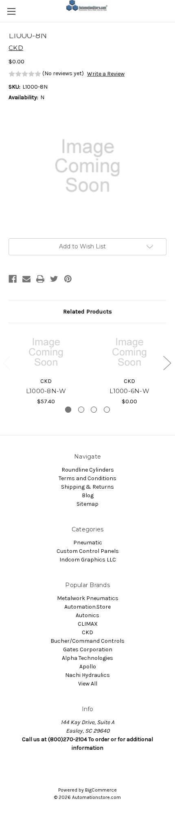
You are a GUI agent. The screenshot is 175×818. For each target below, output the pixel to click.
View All (87, 683)
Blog (88, 495)
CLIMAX (88, 623)
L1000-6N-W (129, 391)
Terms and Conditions (87, 478)
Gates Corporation (87, 649)
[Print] (40, 279)
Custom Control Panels (88, 551)
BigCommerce (101, 790)
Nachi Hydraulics (87, 675)
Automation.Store (87, 606)
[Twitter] (54, 279)
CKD (87, 632)
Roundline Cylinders (87, 469)
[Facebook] (13, 279)
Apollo (87, 666)
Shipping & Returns (87, 486)
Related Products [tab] (87, 311)
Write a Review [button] (106, 73)
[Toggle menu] (11, 11)
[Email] (26, 279)
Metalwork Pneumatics (87, 598)
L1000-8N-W (46, 391)
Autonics (87, 615)
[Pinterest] (68, 279)
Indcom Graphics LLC (87, 559)
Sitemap (87, 503)
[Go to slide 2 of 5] (167, 362)
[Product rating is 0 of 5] (25, 74)
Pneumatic (87, 542)
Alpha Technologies (87, 658)
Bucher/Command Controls (87, 640)
